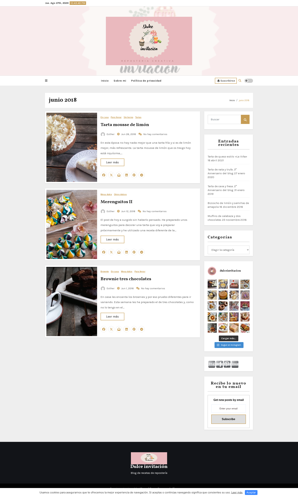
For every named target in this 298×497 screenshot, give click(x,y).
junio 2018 (244, 100)
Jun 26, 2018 (129, 134)
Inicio (104, 80)
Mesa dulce (106, 194)
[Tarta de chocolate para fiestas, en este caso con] (234, 284)
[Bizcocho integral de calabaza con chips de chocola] (245, 327)
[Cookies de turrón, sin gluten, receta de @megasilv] (212, 305)
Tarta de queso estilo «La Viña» (227, 156)
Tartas (138, 117)
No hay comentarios (155, 134)
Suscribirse (227, 80)
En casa (105, 117)
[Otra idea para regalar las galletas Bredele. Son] (245, 284)
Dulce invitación (149, 466)
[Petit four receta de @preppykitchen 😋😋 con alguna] (234, 327)
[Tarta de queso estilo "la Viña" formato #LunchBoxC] (212, 317)
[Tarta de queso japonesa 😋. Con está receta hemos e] (223, 295)
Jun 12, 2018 (128, 211)
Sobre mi (120, 80)
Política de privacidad (146, 80)
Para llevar (116, 117)
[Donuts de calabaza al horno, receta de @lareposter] (223, 305)
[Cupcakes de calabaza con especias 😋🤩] (223, 284)
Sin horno (128, 117)
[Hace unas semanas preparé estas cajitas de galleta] (212, 295)
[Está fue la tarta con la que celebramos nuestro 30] (245, 305)
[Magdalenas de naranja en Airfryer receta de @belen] (223, 317)
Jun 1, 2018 (127, 288)
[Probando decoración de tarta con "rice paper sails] (234, 317)
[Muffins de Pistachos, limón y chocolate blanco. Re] (234, 295)
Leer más (112, 162)
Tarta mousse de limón (125, 125)
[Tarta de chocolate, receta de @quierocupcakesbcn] (245, 295)
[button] (46, 80)
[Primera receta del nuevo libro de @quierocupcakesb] (223, 327)
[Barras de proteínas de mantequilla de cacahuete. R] (212, 284)
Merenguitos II (116, 202)
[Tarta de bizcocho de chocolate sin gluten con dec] (212, 327)
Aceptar (251, 492)
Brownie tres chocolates (126, 279)
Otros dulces (120, 194)
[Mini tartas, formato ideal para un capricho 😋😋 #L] (234, 305)
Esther (110, 134)
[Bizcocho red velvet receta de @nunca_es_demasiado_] (245, 317)
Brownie (105, 272)
